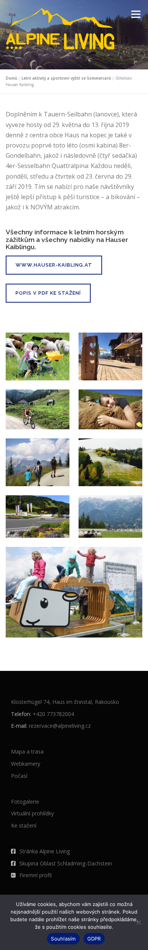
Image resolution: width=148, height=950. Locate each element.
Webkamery (25, 763)
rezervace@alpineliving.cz (60, 725)
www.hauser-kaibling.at (54, 265)
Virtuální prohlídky (32, 813)
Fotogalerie (25, 801)
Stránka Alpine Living (44, 851)
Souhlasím (63, 939)
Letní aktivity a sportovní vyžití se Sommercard (66, 78)
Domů (11, 78)
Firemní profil (35, 875)
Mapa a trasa (27, 751)
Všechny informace (37, 232)
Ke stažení (23, 825)
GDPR (94, 939)
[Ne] (138, 922)
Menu (135, 14)
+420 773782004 (53, 714)
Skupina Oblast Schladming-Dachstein (65, 863)
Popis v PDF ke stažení (48, 293)
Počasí (19, 775)
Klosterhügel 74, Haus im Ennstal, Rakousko (65, 701)
